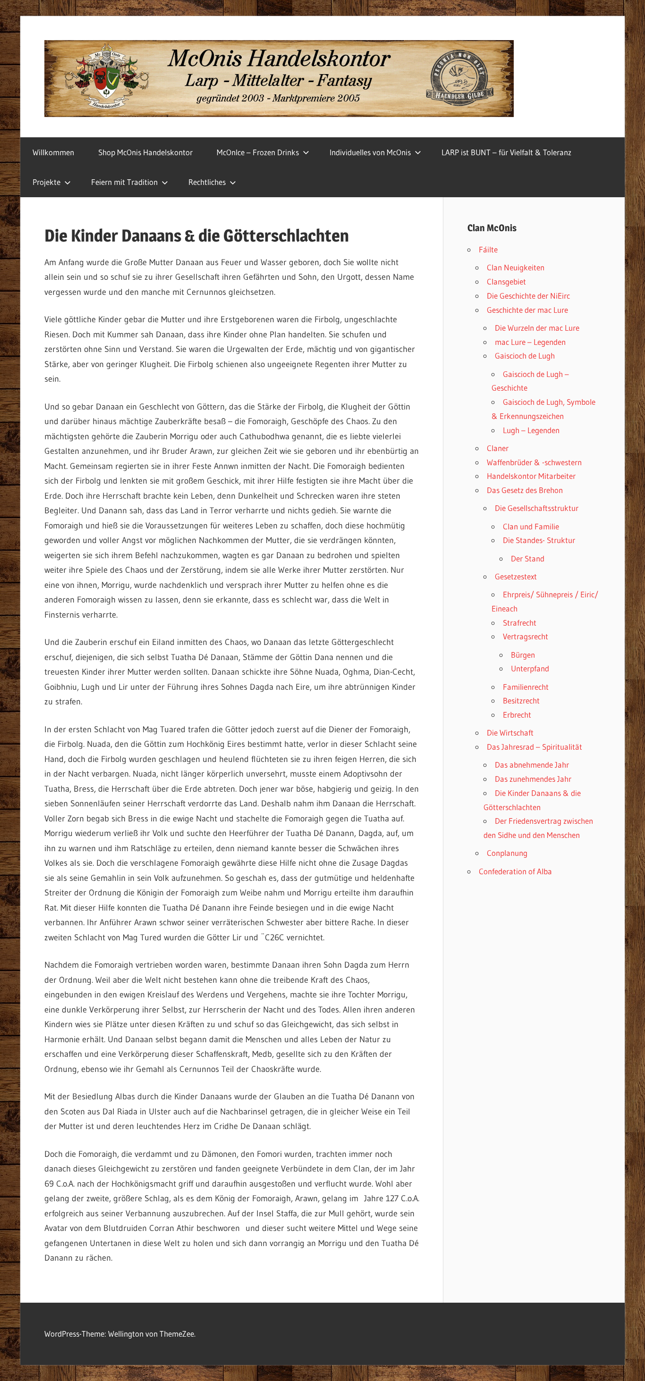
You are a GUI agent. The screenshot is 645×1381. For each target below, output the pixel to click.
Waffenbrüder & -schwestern (534, 462)
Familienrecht (526, 687)
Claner (498, 448)
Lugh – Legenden (531, 430)
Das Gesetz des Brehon (525, 490)
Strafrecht (519, 623)
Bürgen (523, 655)
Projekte (46, 182)
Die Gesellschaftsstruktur (536, 508)
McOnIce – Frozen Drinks (258, 152)
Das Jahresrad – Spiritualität (534, 747)
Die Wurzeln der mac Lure (537, 328)
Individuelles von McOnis (370, 152)
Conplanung (507, 853)
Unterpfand (530, 668)
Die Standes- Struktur (539, 540)
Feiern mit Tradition (124, 182)
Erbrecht (517, 715)
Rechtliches (207, 182)
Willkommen (53, 152)
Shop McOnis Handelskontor (145, 152)
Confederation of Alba (515, 871)
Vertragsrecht (525, 636)
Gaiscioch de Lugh (525, 355)
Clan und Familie (531, 526)
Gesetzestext (516, 576)
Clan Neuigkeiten (515, 267)
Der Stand (527, 558)
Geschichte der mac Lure (527, 310)
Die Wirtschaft (510, 732)
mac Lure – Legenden (530, 342)
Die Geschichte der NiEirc (528, 296)
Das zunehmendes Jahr (533, 779)
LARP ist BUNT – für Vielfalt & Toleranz (506, 152)
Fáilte (488, 249)
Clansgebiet (506, 281)
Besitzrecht (521, 700)
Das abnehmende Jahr (532, 765)
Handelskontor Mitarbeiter (531, 476)
